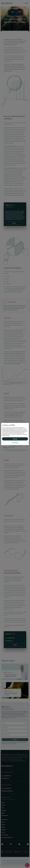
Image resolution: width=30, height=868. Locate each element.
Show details (15, 442)
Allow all (15, 439)
